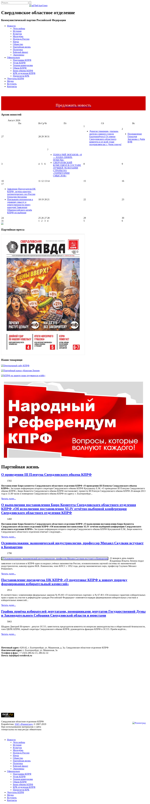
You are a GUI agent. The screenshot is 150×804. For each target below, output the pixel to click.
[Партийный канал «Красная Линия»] (20, 370)
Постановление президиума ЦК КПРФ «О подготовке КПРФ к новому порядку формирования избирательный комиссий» (64, 582)
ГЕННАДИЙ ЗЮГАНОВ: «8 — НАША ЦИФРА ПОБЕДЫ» (67, 157)
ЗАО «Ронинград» (24, 724)
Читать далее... (8, 498)
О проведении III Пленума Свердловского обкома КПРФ (46, 474)
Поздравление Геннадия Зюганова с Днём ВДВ (136, 138)
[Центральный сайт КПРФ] (15, 365)
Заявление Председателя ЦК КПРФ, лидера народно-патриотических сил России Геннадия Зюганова (21, 193)
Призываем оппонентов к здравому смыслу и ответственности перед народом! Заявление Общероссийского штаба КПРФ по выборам (20, 206)
